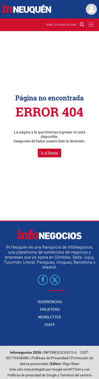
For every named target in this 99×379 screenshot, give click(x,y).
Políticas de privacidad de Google (32, 375)
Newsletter (49, 317)
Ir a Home (49, 153)
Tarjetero (50, 309)
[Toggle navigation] (91, 24)
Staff (49, 325)
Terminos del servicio (76, 375)
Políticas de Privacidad (49, 358)
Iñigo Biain (70, 364)
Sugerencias (49, 302)
